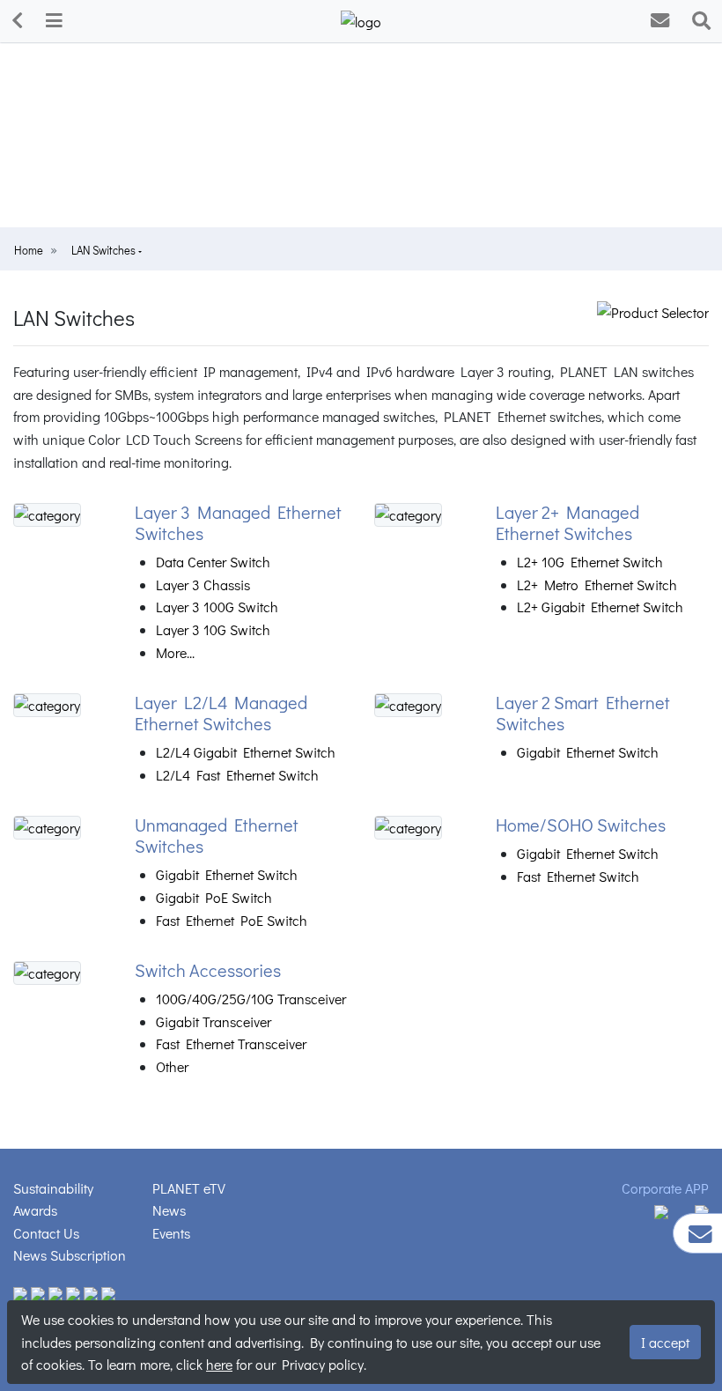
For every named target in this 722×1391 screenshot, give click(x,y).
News (169, 1210)
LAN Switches (104, 250)
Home (28, 250)
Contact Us (46, 1233)
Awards (35, 1210)
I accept (665, 1342)
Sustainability (53, 1188)
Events (171, 1233)
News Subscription (69, 1255)
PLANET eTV (188, 1188)
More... (175, 652)
